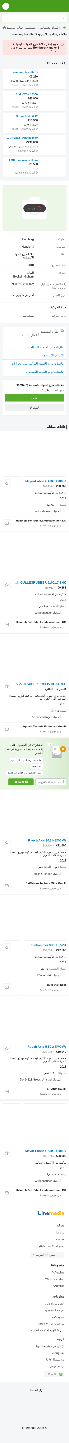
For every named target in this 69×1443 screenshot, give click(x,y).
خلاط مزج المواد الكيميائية (24, 255)
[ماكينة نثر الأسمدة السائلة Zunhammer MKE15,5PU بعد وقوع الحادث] (34, 919)
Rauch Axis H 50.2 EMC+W (46, 1046)
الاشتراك (19, 781)
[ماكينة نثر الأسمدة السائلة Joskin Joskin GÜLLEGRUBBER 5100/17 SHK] (34, 556)
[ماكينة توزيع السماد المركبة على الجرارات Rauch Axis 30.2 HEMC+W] (34, 814)
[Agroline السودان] (44, 6)
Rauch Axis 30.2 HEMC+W (47, 840)
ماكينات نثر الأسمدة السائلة (47, 347)
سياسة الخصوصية (54, 1310)
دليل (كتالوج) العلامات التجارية (47, 1330)
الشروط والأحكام (54, 1303)
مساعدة (60, 1239)
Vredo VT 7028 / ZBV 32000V (21, 138)
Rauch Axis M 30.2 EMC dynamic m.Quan (21, 160)
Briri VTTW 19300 (27, 94)
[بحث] (5, 18)
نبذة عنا (60, 1232)
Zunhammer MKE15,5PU (48, 945)
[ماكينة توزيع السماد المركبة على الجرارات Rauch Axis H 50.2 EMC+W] (34, 1020)
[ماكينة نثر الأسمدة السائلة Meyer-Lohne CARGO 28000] (34, 455)
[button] (6, 6)
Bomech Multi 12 (27, 116)
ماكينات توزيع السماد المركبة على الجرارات (38, 363)
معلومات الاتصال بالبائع (51, 1245)
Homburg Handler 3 (25, 72)
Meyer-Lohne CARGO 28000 (45, 481)
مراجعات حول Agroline (51, 1323)
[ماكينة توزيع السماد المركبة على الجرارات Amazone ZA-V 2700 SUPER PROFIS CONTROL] (34, 658)
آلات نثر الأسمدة (54, 355)
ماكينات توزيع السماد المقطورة (45, 371)
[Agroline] (4, 27)
